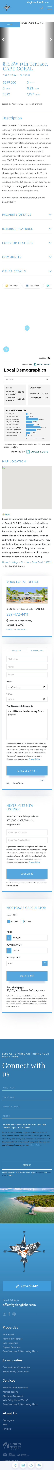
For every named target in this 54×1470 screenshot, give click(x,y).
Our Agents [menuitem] (8, 1420)
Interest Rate (13, 957)
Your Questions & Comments (19, 706)
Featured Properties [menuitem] (12, 1338)
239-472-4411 (17, 614)
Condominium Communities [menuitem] (16, 1367)
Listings (14, 562)
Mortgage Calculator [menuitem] (13, 1395)
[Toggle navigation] (50, 8)
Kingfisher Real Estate (38, 2)
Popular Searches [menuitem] (11, 1347)
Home (5, 562)
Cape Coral (37, 562)
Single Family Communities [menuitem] (16, 1371)
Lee (27, 562)
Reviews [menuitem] (7, 1428)
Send (27, 1165)
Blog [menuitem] (5, 1424)
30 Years (14, 921)
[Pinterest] (14, 1314)
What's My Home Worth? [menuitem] (15, 1400)
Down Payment (14, 945)
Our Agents (21, 629)
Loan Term (12, 914)
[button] (4, 40)
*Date (9, 681)
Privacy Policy (34, 759)
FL (22, 562)
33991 (48, 562)
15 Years (27, 921)
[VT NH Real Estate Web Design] (27, 1446)
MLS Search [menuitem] (9, 1334)
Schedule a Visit (37, 650)
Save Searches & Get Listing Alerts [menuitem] (20, 1351)
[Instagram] (4, 1314)
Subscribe (27, 873)
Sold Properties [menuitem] (10, 1342)
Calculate (27, 975)
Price (9, 932)
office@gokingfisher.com (19, 1305)
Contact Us (11, 629)
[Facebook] (9, 1314)
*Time (9, 694)
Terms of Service (18, 783)
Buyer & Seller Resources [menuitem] (15, 1387)
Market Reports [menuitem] (10, 1391)
